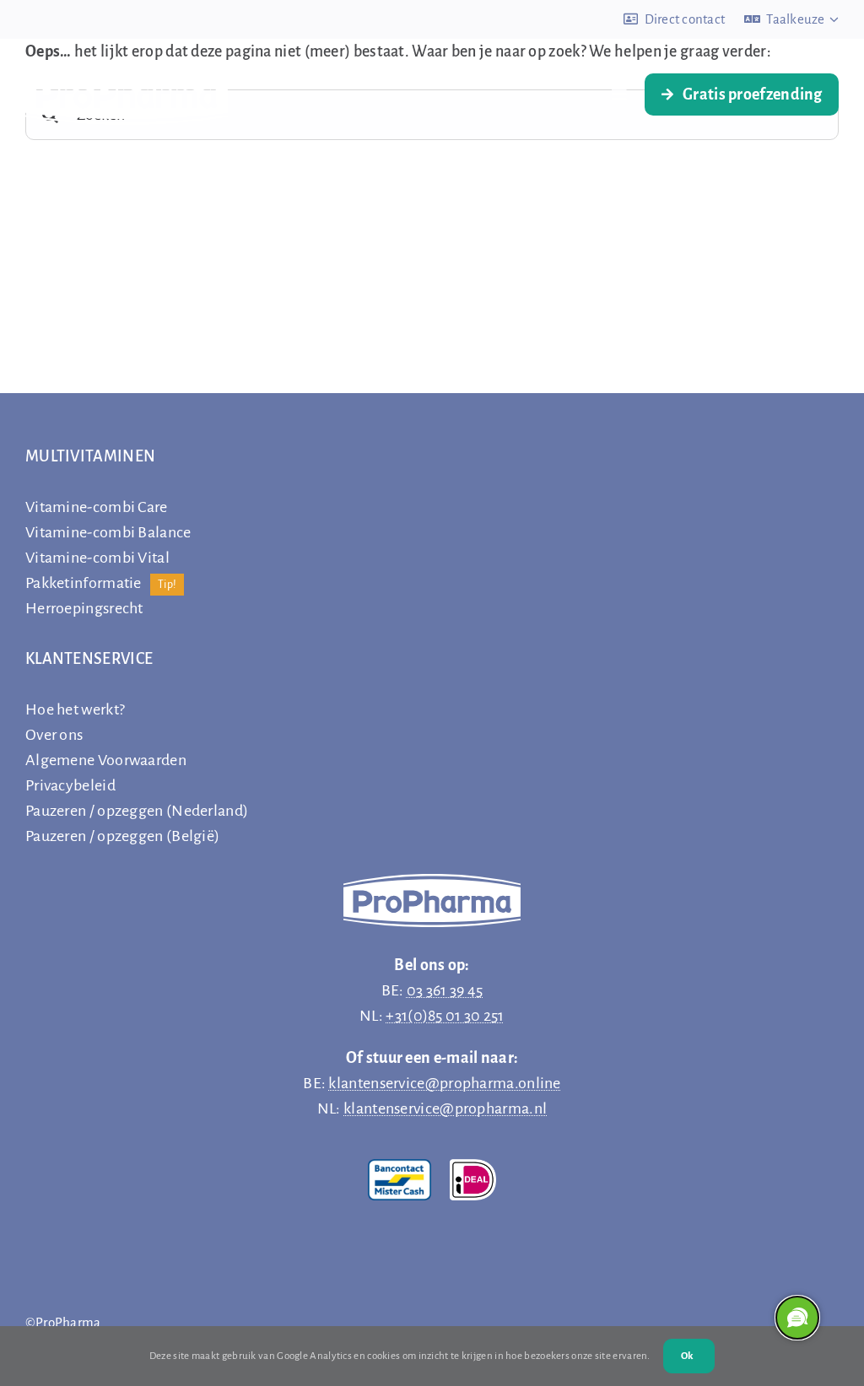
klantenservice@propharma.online (444, 1083)
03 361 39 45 (445, 990)
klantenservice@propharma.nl (445, 1108)
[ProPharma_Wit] (126, 72)
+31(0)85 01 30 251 (445, 1015)
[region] (796, 1318)
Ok (687, 1356)
